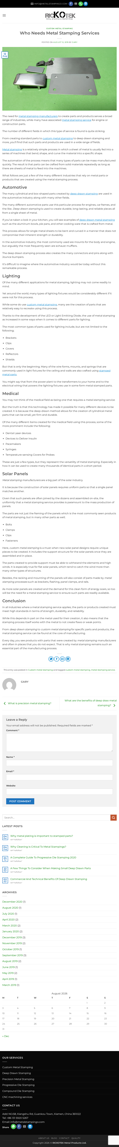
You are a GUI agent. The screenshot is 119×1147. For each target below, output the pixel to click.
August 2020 (10, 907)
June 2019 (8, 967)
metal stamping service (76, 120)
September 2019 (12, 955)
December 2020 (12, 901)
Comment (12, 730)
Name (10, 757)
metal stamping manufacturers (38, 116)
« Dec (5, 1036)
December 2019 (12, 937)
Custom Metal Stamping (17, 1067)
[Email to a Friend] (62, 659)
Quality (76, 1138)
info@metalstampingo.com (27, 1122)
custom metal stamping (58, 138)
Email (10, 771)
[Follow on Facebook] (71, 4)
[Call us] (80, 4)
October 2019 (10, 949)
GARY (74, 42)
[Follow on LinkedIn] (85, 4)
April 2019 (8, 979)
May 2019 (8, 973)
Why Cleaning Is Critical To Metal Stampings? (38, 846)
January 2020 (10, 931)
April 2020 (8, 919)
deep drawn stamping (84, 193)
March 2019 (9, 985)
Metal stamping (12, 149)
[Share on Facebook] (56, 659)
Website (10, 785)
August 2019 (10, 961)
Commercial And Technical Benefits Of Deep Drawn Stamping (48, 879)
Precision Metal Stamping (18, 1079)
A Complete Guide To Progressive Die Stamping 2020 (43, 857)
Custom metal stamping (59, 28)
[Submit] (113, 818)
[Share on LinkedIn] (68, 659)
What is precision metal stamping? (29, 703)
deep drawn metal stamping (97, 219)
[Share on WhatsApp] (51, 659)
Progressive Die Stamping (18, 1085)
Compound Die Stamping (18, 1091)
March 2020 (9, 925)
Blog (54, 1138)
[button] (4, 15)
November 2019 (12, 943)
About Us (43, 1138)
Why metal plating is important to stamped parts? (41, 835)
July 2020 (8, 913)
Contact (64, 1138)
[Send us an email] (76, 4)
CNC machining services (17, 1097)
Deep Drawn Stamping (16, 1073)
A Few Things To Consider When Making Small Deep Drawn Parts (50, 868)
